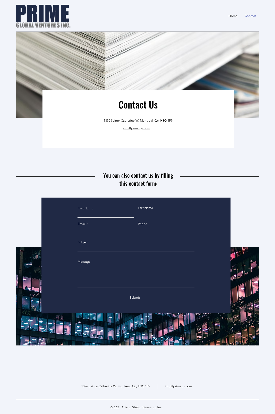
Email (82, 223)
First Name (85, 208)
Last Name (145, 207)
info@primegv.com (178, 386)
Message (84, 261)
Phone (142, 223)
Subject (83, 242)
